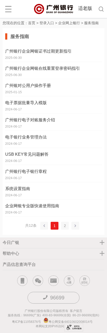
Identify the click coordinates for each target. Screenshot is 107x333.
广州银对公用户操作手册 (28, 85)
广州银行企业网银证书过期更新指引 (38, 51)
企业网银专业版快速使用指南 (32, 206)
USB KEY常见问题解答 (27, 154)
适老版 (85, 8)
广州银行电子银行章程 (26, 171)
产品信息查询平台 (19, 264)
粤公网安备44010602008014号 (71, 322)
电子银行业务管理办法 (26, 137)
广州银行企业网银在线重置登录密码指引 (42, 68)
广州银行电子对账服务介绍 (30, 120)
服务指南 (91, 23)
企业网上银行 (69, 23)
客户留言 (76, 311)
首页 (31, 23)
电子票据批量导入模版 (26, 102)
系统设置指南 (17, 188)
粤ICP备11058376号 (26, 322)
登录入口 (46, 23)
